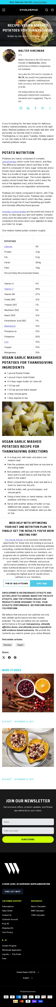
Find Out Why (12, 891)
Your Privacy (7, 932)
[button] (52, 10)
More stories (11, 670)
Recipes (7, 645)
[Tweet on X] (4, 657)
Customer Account (10, 919)
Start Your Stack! (40, 2)
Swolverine (31, 992)
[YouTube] (42, 108)
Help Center (7, 911)
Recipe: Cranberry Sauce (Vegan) (21, 716)
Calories (8, 246)
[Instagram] (20, 108)
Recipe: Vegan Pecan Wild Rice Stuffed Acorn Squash (24, 772)
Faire (4, 958)
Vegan (20, 645)
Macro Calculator (38, 906)
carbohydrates (9, 161)
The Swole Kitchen (14, 540)
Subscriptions (8, 906)
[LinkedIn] (28, 108)
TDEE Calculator (38, 915)
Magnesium (10, 326)
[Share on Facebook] (9, 657)
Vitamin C (9, 289)
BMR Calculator (37, 911)
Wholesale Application (11, 950)
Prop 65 (5, 924)
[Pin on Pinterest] (15, 657)
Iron (6, 342)
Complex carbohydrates (14, 211)
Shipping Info (7, 928)
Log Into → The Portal (11, 954)
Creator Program (9, 946)
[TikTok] (50, 108)
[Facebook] (35, 108)
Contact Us (6, 915)
